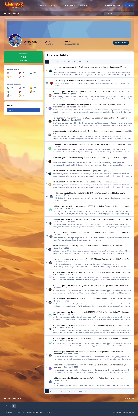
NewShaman (77, 232)
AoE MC (94, 80)
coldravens (58, 67)
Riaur (73, 246)
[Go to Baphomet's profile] (50, 329)
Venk (80, 118)
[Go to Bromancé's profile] (49, 184)
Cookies (49, 412)
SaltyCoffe (83, 365)
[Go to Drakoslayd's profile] (51, 83)
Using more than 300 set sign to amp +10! (106, 67)
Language (8, 412)
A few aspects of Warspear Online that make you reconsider (88, 353)
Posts (11, 110)
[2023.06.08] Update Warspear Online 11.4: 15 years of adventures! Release (91, 92)
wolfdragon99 (83, 105)
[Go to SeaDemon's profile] (50, 70)
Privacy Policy (20, 412)
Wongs (81, 157)
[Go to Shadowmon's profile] (49, 148)
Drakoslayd (84, 80)
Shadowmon (83, 144)
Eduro (80, 299)
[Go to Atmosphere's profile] (50, 223)
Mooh (81, 352)
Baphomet (82, 325)
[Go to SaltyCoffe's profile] (50, 368)
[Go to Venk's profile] (50, 121)
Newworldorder (78, 259)
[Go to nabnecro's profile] (50, 209)
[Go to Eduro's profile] (50, 302)
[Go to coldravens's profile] (51, 196)
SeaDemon (83, 67)
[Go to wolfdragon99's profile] (50, 108)
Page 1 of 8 (82, 61)
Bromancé (82, 182)
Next (69, 61)
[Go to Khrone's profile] (50, 95)
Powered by (123, 412)
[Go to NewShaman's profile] (50, 276)
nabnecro (76, 193)
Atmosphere (83, 219)
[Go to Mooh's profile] (50, 355)
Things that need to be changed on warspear (105, 131)
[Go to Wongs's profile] (49, 161)
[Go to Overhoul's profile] (49, 134)
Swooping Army (95, 171)
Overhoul (82, 131)
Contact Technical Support (35, 412)
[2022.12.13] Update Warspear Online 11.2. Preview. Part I (104, 193)
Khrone (81, 91)
